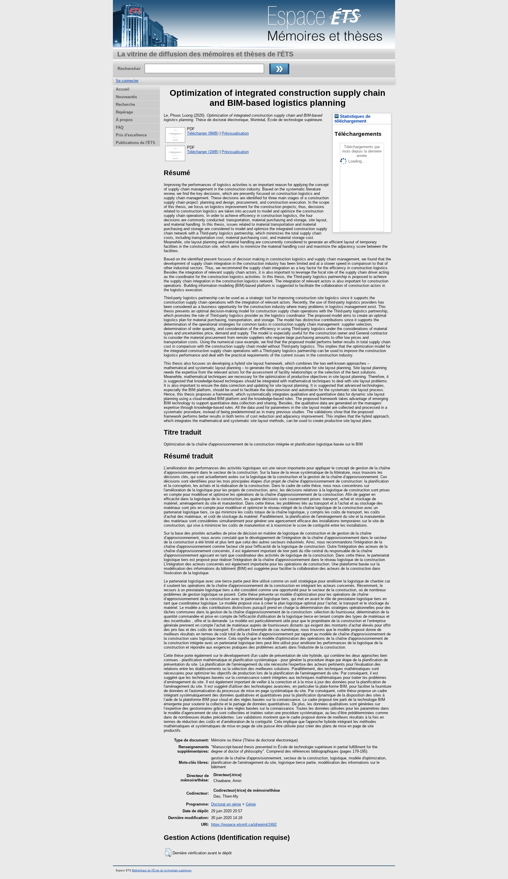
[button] (168, 852)
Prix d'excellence (131, 135)
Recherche (125, 104)
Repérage (124, 112)
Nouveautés (126, 97)
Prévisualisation (235, 133)
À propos (124, 120)
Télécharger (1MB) (202, 152)
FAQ (119, 127)
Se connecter (127, 80)
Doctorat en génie (226, 804)
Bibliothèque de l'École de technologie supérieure (161, 870)
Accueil (122, 89)
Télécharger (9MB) (202, 133)
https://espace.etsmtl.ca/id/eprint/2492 (244, 824)
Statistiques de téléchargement (352, 118)
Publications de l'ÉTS (135, 142)
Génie (251, 804)
